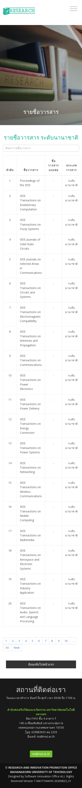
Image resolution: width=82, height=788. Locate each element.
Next (17, 647)
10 (66, 641)
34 (7, 647)
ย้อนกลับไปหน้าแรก (41, 664)
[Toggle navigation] (73, 9)
